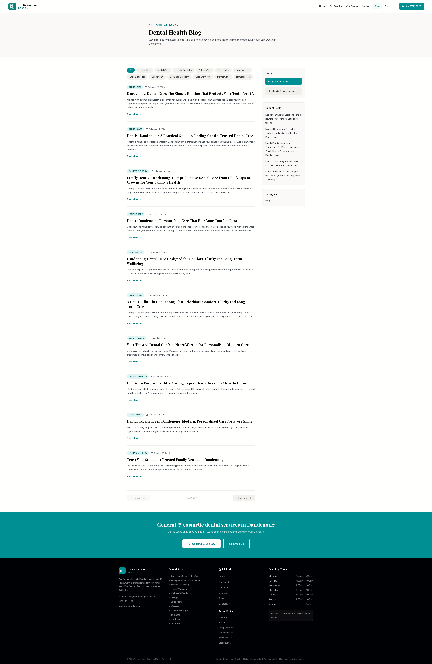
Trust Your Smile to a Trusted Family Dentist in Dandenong (175, 459)
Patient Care (205, 70)
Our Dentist (352, 6)
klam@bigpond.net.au (283, 91)
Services (366, 6)
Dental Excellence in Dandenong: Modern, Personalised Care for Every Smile (189, 421)
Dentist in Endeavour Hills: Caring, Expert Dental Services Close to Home (187, 383)
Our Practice (336, 6)
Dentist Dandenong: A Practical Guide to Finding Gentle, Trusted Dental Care (190, 135)
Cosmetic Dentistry (179, 76)
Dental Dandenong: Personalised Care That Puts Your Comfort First (182, 220)
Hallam (222, 622)
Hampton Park (243, 76)
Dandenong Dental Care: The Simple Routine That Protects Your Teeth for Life (190, 93)
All (131, 70)
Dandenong (157, 76)
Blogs (377, 6)
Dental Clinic (223, 76)
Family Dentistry (184, 70)
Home (322, 6)
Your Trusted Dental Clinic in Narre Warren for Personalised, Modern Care (188, 344)
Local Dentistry (203, 76)
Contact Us (390, 6)
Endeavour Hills (137, 76)
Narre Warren (242, 70)
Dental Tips (144, 70)
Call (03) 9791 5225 (203, 543)
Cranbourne (225, 642)
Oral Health (223, 70)
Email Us (238, 543)
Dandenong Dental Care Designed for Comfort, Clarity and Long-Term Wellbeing (282, 175)
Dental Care (163, 70)
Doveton (223, 617)
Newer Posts (140, 498)
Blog (267, 200)
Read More (133, 114)
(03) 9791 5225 (413, 6)
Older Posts (242, 498)
